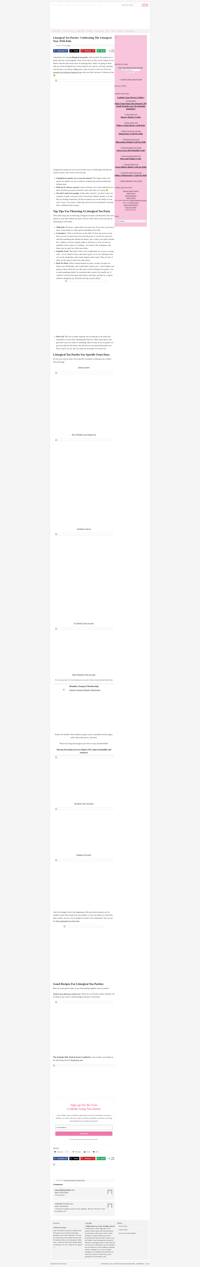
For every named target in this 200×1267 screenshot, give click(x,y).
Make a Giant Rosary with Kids (130, 125)
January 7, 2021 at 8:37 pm (61, 1206)
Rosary (113, 31)
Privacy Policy (123, 1226)
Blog (74, 5)
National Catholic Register (131, 191)
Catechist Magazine (130, 196)
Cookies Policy (123, 1229)
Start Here (68, 5)
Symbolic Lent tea (84, 529)
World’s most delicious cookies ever (67, 994)
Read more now (77, 1060)
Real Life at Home (130, 207)
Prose (116, 1264)
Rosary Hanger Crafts (131, 117)
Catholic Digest (130, 193)
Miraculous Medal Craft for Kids (131, 142)
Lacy (68, 45)
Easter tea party (84, 367)
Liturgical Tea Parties (70, 1180)
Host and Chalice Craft (130, 158)
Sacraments (90, 31)
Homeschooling (130, 31)
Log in (147, 1264)
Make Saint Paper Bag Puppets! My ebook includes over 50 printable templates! (131, 106)
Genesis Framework (128, 1264)
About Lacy (81, 5)
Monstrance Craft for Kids (131, 133)
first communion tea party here (67, 921)
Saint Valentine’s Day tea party (84, 675)
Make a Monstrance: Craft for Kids (131, 175)
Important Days (99, 31)
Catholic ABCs (56, 31)
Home (53, 5)
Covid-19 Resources (68, 31)
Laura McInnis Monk (63, 1190)
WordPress (140, 1264)
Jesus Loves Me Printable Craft (131, 150)
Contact (94, 5)
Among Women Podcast (131, 205)
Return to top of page (58, 1264)
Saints (107, 31)
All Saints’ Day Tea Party (84, 804)
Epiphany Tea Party (83, 855)
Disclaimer (56, 1223)
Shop (99, 5)
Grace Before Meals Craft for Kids (130, 167)
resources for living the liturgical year (67, 72)
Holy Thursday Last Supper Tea (84, 435)
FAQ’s (88, 5)
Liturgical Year (80, 31)
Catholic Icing (87, 18)
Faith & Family (134, 203)
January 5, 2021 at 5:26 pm (61, 1192)
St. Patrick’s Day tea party (84, 623)
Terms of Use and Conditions (127, 1233)
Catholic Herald (130, 198)
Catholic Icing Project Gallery (130, 97)
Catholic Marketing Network (138, 200)
